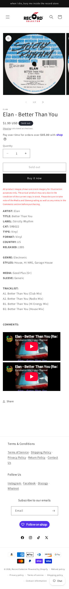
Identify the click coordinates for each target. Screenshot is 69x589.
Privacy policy (17, 575)
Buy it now (34, 178)
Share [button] (10, 401)
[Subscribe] (53, 510)
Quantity (7, 145)
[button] (7, 17)
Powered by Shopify (38, 569)
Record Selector (20, 569)
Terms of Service (18, 452)
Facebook (29, 483)
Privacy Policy (17, 457)
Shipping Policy (41, 452)
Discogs (43, 483)
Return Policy (36, 457)
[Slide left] (26, 102)
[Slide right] (43, 102)
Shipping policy (55, 575)
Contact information (36, 580)
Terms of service (35, 575)
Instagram (15, 483)
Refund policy (58, 569)
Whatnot (13, 488)
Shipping (7, 128)
